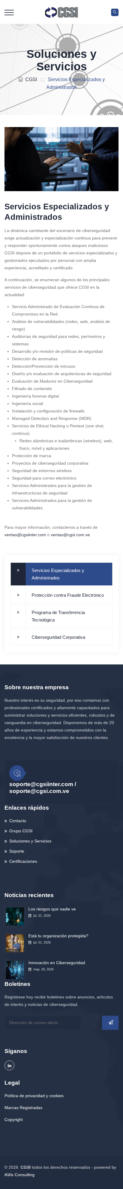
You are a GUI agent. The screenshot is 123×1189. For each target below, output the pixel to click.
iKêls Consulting (19, 1174)
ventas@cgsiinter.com (25, 534)
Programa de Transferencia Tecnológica (58, 616)
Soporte (16, 851)
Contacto (17, 820)
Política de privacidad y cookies (34, 1095)
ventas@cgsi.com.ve (70, 534)
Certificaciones (23, 861)
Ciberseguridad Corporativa (58, 637)
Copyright (13, 1119)
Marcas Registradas (23, 1107)
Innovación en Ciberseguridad (56, 962)
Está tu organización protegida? (58, 935)
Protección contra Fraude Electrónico (68, 595)
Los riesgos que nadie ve (52, 909)
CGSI (30, 79)
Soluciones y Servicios (30, 841)
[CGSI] (61, 12)
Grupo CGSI (21, 830)
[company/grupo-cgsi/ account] (9, 1065)
